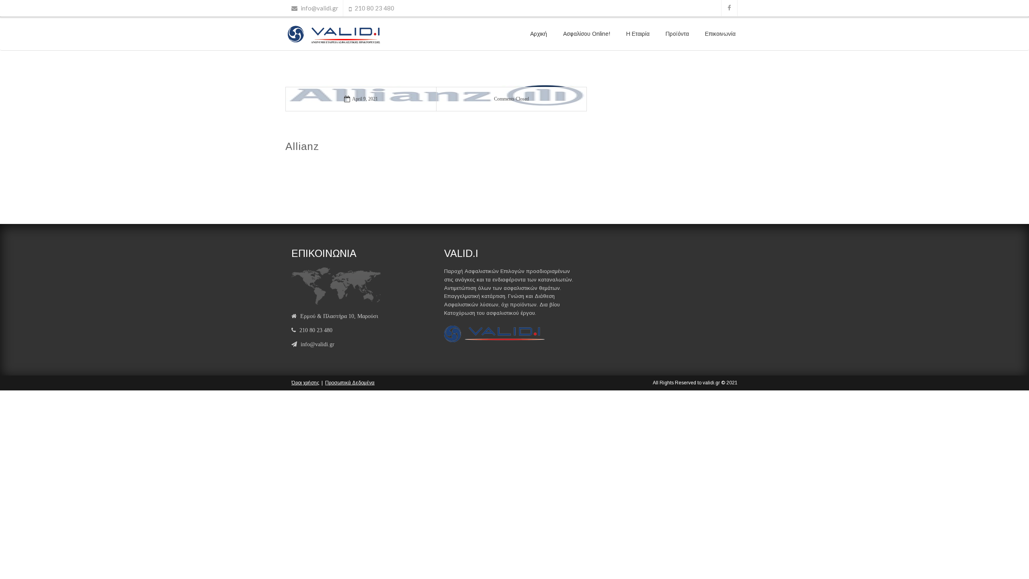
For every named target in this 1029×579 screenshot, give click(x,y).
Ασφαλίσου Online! (586, 34)
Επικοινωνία (720, 34)
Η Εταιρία (638, 34)
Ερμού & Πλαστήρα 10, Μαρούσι (339, 316)
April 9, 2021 (365, 99)
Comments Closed (511, 99)
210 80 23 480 (374, 8)
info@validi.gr (319, 8)
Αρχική (538, 34)
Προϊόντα (677, 34)
